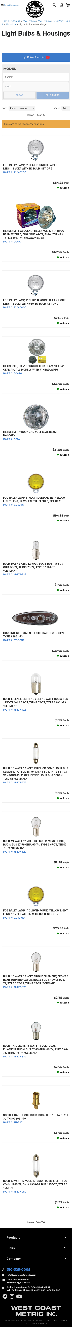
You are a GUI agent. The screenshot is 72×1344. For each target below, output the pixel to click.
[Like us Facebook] (5, 1296)
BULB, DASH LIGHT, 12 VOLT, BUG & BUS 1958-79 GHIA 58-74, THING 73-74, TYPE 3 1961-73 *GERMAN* (33, 567)
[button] (36, 1237)
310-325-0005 (18, 1270)
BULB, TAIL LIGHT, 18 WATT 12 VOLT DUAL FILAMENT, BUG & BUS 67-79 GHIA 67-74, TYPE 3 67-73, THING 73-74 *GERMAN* (35, 1049)
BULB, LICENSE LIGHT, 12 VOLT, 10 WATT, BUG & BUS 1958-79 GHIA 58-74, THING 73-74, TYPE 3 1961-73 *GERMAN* (35, 702)
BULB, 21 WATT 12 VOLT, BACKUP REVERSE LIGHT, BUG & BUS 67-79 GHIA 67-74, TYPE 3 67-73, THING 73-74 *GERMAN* (34, 844)
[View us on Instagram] (12, 1296)
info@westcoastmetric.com (21, 1275)
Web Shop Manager (37, 1323)
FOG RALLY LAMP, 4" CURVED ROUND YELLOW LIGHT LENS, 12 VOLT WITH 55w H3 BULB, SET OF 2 (35, 912)
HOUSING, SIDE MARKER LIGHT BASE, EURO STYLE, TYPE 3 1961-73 (35, 634)
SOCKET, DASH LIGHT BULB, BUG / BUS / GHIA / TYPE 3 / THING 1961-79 (36, 1117)
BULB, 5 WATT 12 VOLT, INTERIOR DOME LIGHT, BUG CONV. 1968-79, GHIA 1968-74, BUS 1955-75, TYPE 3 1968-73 (35, 1184)
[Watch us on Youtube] (19, 1296)
